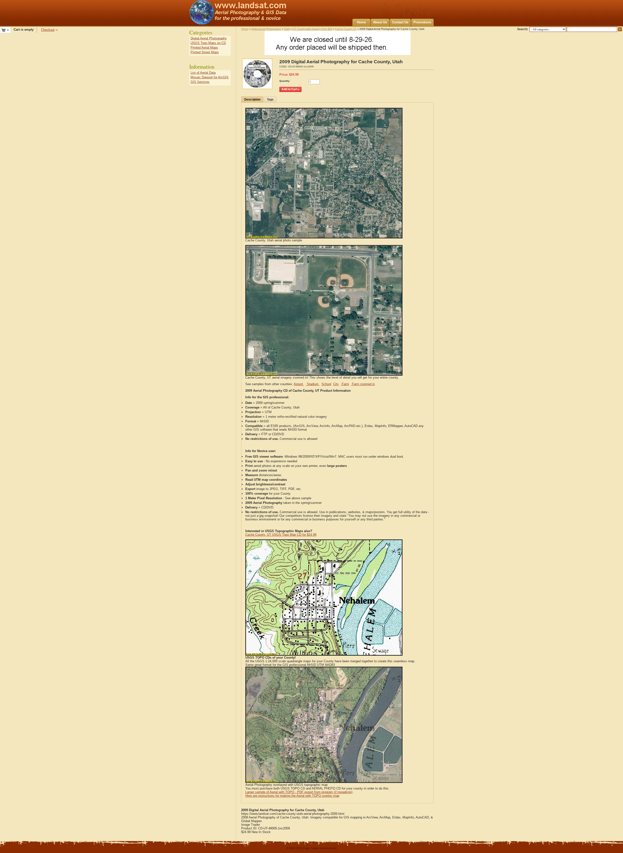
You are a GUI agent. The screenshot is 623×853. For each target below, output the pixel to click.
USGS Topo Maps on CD (208, 43)
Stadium (313, 384)
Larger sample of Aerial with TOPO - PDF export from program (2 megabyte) (298, 792)
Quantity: (284, 81)
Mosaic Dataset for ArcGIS (210, 77)
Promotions (422, 22)
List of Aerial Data (203, 72)
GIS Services (200, 82)
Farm (345, 384)
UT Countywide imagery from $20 (312, 28)
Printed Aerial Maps (204, 47)
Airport (299, 384)
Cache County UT (346, 28)
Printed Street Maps (205, 52)
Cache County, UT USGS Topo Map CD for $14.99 (280, 534)
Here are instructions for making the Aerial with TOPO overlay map (292, 796)
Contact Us (400, 22)
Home (361, 22)
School (326, 384)
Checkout (48, 30)
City (336, 384)
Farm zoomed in (363, 384)
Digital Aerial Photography (266, 28)
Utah (287, 28)
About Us (380, 22)
